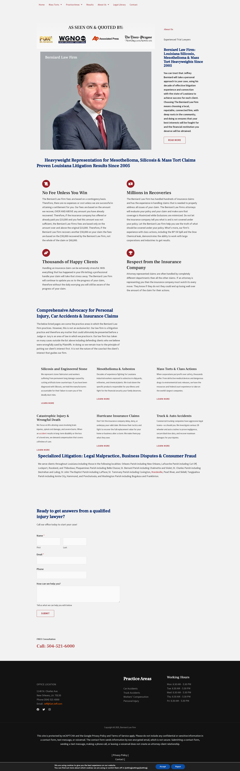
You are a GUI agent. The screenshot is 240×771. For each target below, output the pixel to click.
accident (43, 433)
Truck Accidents (131, 692)
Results (90, 4)
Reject (178, 766)
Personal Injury (131, 700)
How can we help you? (49, 583)
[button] (55, 4)
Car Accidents (130, 688)
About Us (102, 4)
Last (65, 547)
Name (41, 535)
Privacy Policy (120, 755)
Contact (134, 4)
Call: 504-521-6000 (56, 646)
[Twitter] (43, 709)
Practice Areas (73, 4)
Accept (163, 766)
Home (42, 4)
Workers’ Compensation (135, 696)
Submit (45, 613)
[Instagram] (49, 709)
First (39, 547)
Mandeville (156, 472)
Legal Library (119, 4)
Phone (40, 569)
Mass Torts (54, 4)
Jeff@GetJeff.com (52, 703)
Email (40, 554)
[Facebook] (38, 709)
